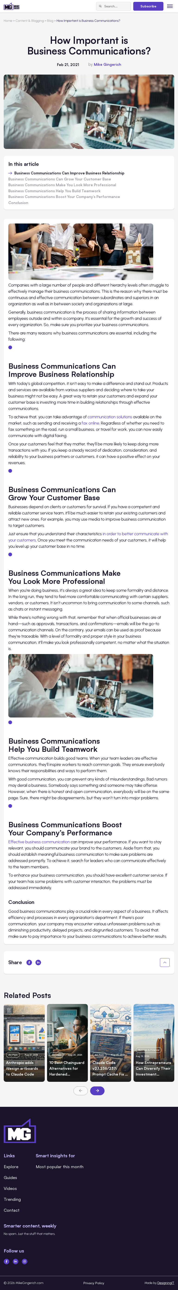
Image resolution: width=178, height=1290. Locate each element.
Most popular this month (59, 1166)
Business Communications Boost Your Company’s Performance (64, 197)
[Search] (100, 6)
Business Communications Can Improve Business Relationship (69, 173)
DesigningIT (165, 1283)
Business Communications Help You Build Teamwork (54, 191)
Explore (11, 1166)
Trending (12, 1199)
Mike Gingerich (107, 64)
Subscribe (148, 6)
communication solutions (110, 416)
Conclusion (18, 203)
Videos (10, 1188)
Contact (11, 1210)
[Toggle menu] (170, 6)
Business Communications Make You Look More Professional (62, 185)
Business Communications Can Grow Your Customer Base (59, 179)
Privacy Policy (93, 1283)
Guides (10, 1177)
